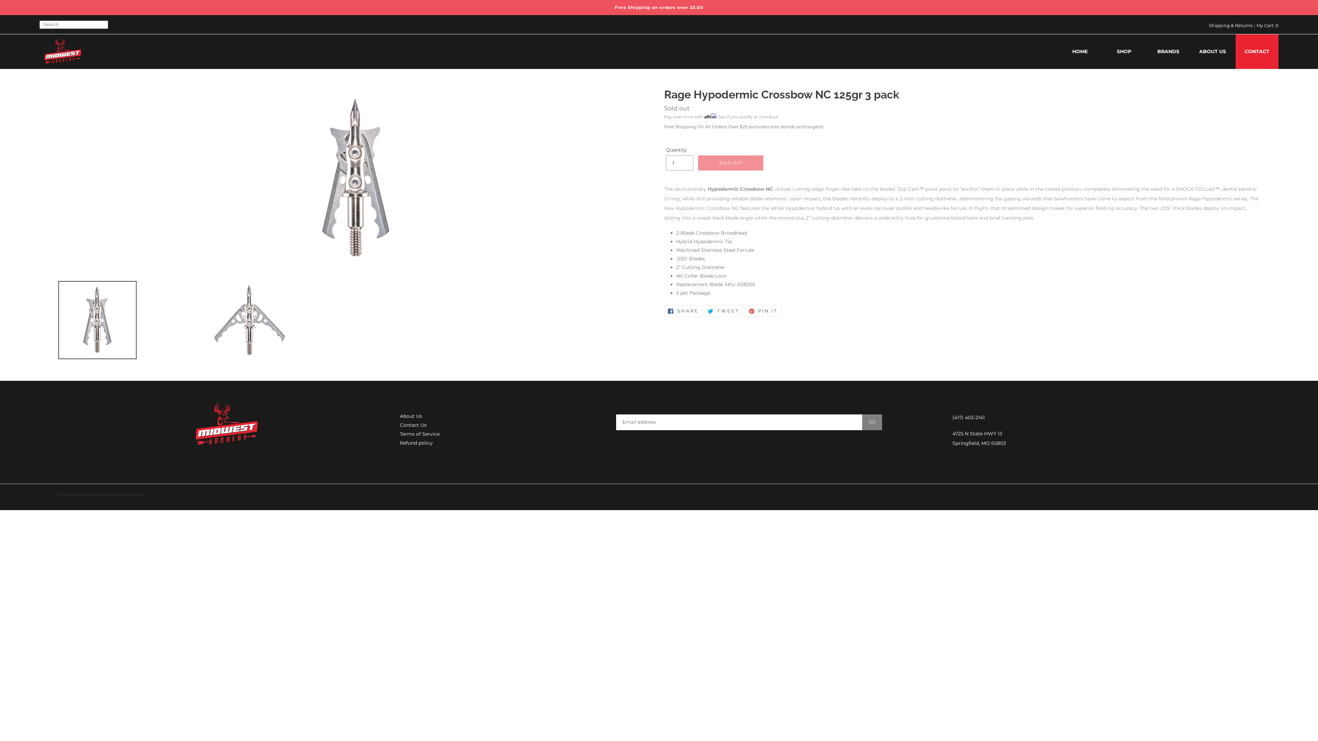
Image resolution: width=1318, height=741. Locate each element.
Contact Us (413, 425)
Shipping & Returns (1230, 25)
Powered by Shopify (125, 494)
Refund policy (416, 443)
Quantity (676, 150)
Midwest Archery (89, 494)
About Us (411, 416)
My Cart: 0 (1268, 25)
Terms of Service (420, 434)
